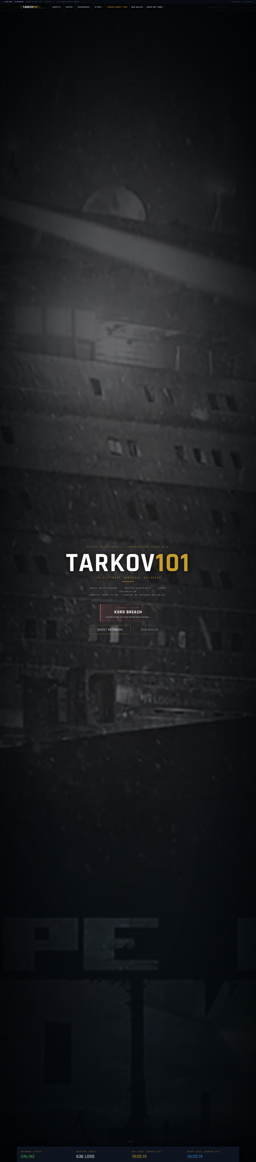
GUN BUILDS (137, 7)
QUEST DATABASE (110, 630)
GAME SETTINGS (155, 7)
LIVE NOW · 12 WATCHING (14, 1)
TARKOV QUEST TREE (117, 7)
